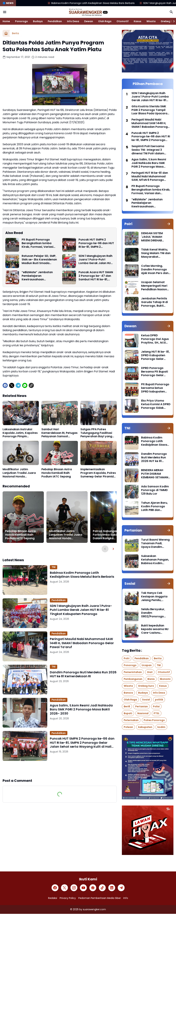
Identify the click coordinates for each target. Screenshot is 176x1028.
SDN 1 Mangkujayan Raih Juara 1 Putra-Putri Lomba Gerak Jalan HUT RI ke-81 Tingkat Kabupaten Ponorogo (95, 259)
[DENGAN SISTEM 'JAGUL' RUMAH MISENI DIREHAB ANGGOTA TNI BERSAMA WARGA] (132, 238)
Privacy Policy (68, 898)
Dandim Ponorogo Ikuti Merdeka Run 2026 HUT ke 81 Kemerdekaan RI (83, 674)
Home (6, 21)
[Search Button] (171, 12)
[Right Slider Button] (172, 21)
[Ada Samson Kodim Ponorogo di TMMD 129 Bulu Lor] (132, 492)
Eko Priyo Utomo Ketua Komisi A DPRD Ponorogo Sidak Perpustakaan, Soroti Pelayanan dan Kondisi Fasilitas (155, 404)
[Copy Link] (31, 385)
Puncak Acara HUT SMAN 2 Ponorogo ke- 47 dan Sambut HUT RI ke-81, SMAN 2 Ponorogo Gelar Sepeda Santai (96, 276)
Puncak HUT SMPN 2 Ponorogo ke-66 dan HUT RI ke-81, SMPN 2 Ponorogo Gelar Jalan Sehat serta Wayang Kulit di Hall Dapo (96, 243)
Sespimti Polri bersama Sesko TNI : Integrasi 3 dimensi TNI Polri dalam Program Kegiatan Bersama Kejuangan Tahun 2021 (150, 150)
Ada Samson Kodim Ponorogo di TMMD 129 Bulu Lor (155, 490)
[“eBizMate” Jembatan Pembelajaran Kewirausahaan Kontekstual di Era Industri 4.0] (12, 277)
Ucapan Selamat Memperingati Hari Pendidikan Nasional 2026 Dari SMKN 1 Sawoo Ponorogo (155, 286)
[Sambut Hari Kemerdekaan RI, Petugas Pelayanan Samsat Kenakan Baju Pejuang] (59, 413)
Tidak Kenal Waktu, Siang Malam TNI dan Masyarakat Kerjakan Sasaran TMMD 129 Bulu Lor (155, 253)
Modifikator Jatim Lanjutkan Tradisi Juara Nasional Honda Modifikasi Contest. (19, 473)
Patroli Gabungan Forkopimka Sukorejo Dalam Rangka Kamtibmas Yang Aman (109, 534)
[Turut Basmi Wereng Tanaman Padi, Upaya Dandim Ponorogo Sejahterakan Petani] (132, 545)
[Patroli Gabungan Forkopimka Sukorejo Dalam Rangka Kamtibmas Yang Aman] (110, 517)
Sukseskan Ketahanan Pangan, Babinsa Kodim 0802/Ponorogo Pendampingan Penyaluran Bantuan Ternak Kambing (155, 559)
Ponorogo (21, 21)
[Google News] (92, 887)
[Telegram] (18, 385)
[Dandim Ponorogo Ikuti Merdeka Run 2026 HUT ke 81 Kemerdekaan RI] (25, 679)
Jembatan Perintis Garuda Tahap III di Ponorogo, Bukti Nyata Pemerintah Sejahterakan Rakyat (154, 302)
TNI (54, 567)
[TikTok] (102, 887)
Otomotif (123, 21)
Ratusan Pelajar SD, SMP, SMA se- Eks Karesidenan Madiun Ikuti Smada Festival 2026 (39, 259)
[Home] (6, 33)
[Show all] (169, 224)
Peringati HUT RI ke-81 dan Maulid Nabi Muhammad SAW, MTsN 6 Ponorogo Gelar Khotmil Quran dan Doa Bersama (149, 176)
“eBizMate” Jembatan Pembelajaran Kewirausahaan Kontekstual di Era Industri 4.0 (37, 276)
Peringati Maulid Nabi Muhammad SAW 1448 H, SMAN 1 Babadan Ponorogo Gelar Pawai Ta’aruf (82, 643)
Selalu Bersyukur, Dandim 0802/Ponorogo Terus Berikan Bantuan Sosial (153, 613)
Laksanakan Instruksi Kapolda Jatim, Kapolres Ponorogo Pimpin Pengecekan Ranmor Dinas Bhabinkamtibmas (20, 433)
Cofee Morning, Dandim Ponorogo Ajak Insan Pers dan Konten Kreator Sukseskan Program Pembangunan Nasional (155, 269)
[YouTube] (83, 887)
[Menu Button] (4, 12)
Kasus (137, 21)
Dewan (88, 21)
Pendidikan (55, 21)
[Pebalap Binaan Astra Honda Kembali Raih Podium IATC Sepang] (59, 453)
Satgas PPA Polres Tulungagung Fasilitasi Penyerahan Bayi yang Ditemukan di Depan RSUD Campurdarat (96, 433)
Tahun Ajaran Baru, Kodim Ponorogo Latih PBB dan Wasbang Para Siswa (154, 506)
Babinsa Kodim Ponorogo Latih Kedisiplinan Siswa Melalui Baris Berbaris (50, 3)
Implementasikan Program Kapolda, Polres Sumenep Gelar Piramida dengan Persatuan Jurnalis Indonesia (98, 473)
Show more (60, 769)
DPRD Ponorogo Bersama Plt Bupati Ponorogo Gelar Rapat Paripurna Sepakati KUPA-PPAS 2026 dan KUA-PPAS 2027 (155, 371)
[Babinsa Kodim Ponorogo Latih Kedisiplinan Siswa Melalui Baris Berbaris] (25, 580)
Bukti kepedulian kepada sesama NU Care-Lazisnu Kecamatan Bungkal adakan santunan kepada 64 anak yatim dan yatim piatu (155, 629)
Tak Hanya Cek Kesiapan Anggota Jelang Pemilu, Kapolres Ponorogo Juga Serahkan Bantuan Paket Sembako (155, 596)
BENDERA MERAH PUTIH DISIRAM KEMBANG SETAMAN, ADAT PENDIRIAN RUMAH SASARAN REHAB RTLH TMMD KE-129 (155, 474)
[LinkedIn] (111, 887)
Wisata (151, 21)
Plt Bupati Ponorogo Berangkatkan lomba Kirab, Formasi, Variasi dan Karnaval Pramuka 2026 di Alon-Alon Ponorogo (38, 243)
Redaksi (52, 898)
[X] (11, 385)
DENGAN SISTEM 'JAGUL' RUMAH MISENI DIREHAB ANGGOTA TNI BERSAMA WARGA (153, 237)
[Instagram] (73, 887)
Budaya (38, 21)
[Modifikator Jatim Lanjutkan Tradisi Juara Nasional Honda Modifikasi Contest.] (21, 453)
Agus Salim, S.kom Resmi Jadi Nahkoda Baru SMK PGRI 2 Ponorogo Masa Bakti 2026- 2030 (81, 709)
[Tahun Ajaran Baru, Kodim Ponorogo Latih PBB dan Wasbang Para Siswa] (132, 508)
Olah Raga (104, 21)
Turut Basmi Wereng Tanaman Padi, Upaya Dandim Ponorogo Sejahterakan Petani (155, 543)
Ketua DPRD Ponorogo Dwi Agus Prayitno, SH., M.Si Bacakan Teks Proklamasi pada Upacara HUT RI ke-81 (155, 339)
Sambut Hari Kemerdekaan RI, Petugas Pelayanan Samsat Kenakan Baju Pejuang (59, 433)
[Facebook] (5, 385)
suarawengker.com (94, 909)
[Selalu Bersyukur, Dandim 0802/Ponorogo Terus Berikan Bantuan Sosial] (132, 614)
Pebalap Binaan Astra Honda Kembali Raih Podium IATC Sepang (56, 473)
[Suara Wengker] (88, 12)
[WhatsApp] (24, 385)
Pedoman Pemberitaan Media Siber (99, 898)
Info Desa (73, 21)
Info (125, 898)
